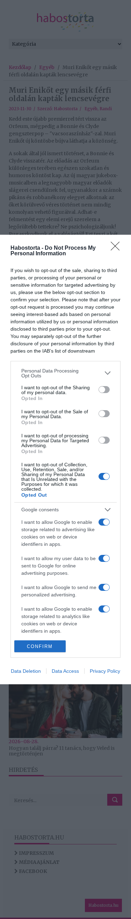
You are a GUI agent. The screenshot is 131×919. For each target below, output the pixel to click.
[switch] (104, 389)
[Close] (117, 248)
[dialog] (65, 460)
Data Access (65, 671)
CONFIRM (40, 646)
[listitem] (65, 373)
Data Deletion (26, 671)
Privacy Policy (105, 671)
